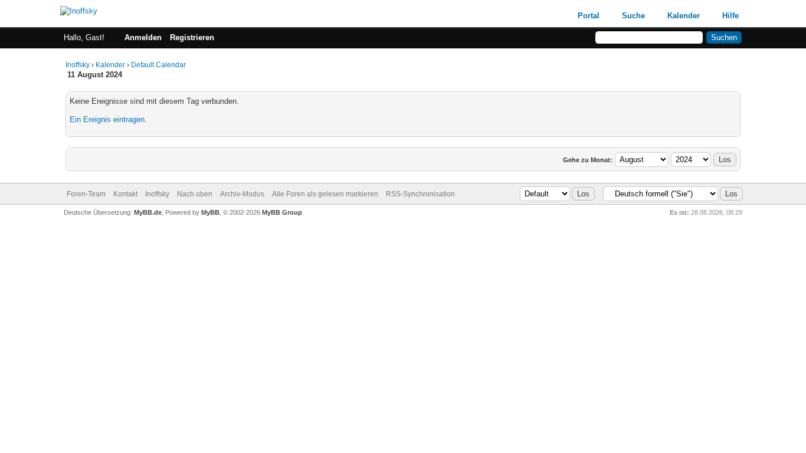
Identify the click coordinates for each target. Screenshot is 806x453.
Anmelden (143, 37)
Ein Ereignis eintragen (107, 119)
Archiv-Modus (242, 194)
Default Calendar (158, 65)
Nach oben (194, 194)
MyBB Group (282, 212)
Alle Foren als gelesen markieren (325, 194)
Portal (588, 15)
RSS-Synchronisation (420, 194)
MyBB (210, 212)
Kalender (683, 15)
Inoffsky (77, 65)
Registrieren (192, 37)
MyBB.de (148, 212)
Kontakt (125, 194)
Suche (633, 15)
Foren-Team (86, 194)
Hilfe (730, 15)
